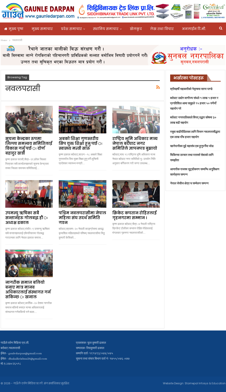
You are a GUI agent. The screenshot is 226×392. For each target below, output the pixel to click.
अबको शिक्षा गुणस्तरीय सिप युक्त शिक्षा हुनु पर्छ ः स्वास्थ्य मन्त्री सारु (80, 143)
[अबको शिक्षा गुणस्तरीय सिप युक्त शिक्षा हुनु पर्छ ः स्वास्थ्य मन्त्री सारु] (82, 119)
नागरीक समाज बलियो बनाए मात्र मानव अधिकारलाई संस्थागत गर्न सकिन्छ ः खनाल (28, 290)
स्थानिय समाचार (106, 28)
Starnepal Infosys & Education (205, 383)
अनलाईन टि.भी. (194, 28)
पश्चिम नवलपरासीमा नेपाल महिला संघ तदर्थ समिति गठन (82, 217)
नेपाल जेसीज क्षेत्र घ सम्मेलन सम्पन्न (189, 183)
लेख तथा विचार (162, 28)
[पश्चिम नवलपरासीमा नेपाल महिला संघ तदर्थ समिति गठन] (82, 194)
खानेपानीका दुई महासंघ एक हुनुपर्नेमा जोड (192, 146)
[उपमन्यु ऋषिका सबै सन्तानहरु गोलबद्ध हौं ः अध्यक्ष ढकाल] (29, 194)
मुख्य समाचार (42, 28)
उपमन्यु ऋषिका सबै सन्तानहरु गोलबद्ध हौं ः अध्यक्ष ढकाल (26, 217)
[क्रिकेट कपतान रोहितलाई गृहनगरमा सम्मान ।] (136, 194)
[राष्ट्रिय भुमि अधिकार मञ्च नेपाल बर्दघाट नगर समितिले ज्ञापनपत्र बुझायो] (136, 119)
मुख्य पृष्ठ (16, 28)
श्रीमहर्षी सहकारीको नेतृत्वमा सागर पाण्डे (191, 89)
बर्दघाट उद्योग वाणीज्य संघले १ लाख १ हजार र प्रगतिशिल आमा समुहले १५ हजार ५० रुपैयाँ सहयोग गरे (194, 103)
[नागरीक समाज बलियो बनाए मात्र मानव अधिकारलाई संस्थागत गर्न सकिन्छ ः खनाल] (29, 263)
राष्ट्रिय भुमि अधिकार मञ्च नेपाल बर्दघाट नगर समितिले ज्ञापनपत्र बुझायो (135, 143)
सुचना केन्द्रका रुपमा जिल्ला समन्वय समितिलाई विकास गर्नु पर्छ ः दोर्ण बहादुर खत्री (28, 146)
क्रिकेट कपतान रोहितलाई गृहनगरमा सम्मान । (134, 215)
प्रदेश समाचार (71, 28)
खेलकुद (136, 28)
